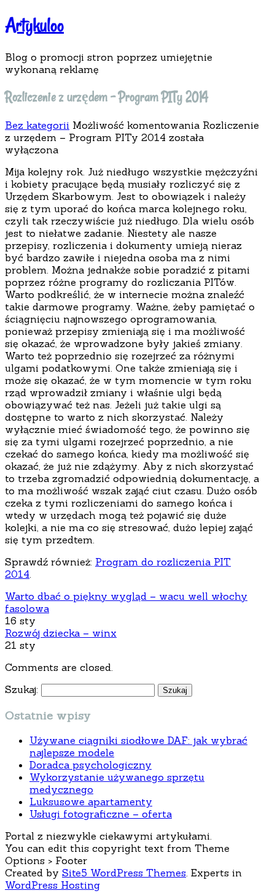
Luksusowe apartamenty (90, 801)
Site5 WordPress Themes (124, 873)
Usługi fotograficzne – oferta (100, 814)
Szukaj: (21, 689)
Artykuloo (34, 25)
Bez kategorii (37, 125)
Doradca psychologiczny (90, 765)
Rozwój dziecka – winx (61, 633)
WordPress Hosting (52, 885)
